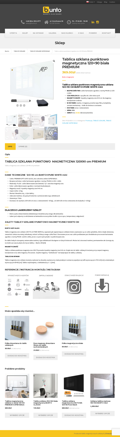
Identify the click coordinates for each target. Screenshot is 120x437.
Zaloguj (99, 2)
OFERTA (13, 33)
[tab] (10, 146)
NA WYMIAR (38, 33)
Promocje (89, 121)
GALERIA (52, 33)
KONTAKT (106, 33)
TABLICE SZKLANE (19, 51)
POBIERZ (93, 33)
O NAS (81, 33)
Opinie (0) (22, 146)
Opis (10, 146)
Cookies (112, 2)
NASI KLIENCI (67, 33)
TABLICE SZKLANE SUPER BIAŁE (40, 51)
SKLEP (25, 33)
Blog (105, 2)
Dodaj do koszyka (17, 356)
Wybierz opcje (17, 415)
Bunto (7, 51)
